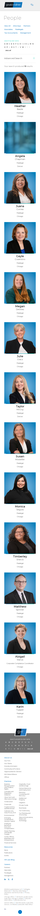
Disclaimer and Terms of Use (13, 892)
